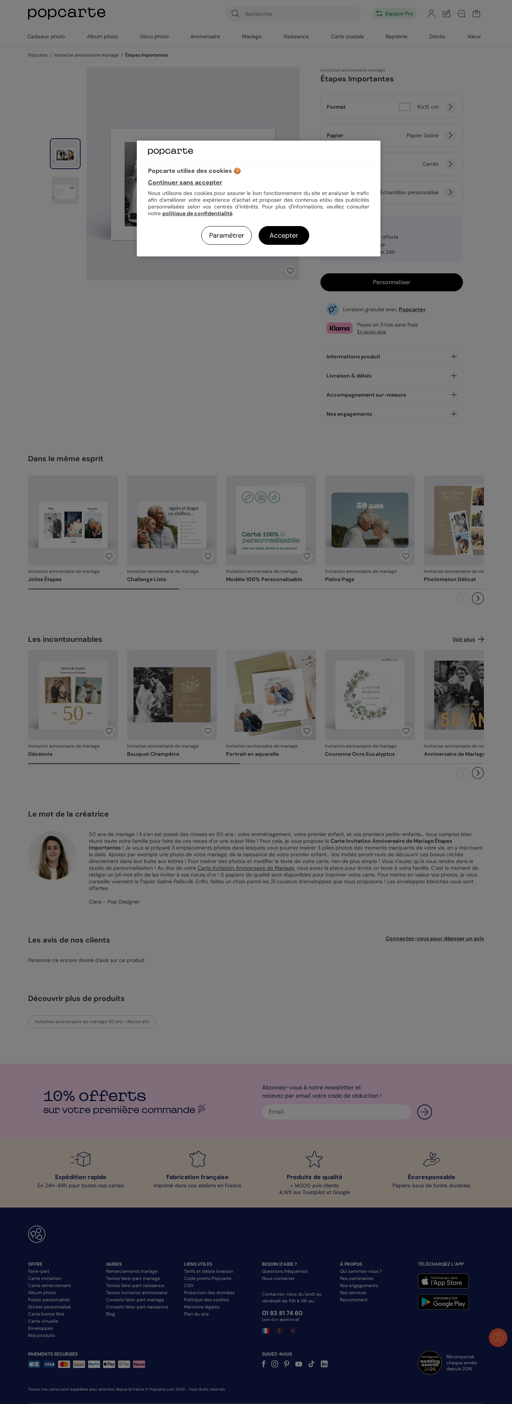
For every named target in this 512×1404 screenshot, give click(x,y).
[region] (258, 198)
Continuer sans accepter (185, 182)
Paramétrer (226, 235)
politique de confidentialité (197, 213)
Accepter (283, 235)
